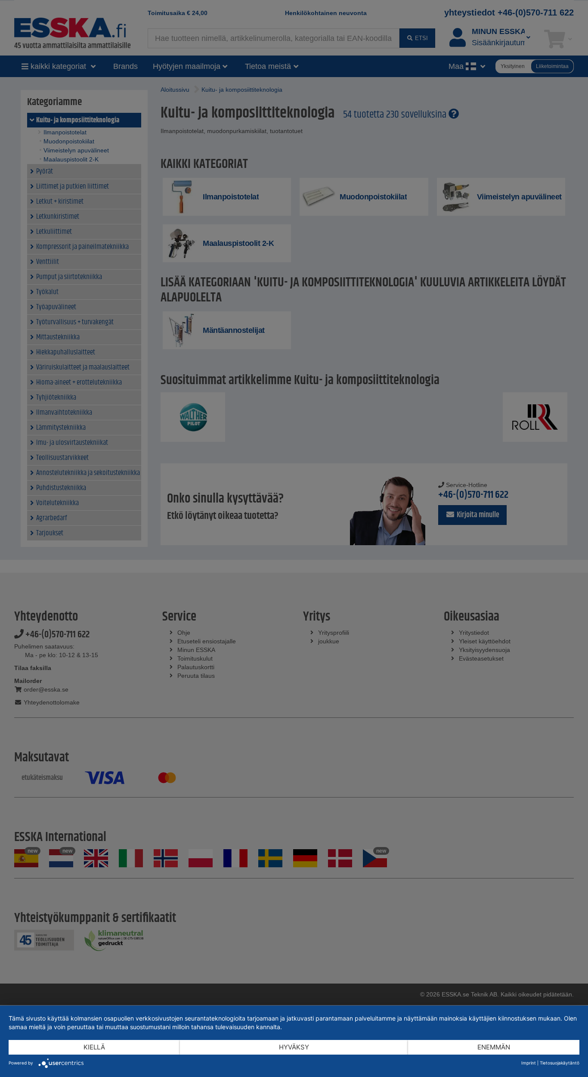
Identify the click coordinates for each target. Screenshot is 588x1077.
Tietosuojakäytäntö (559, 1062)
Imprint (528, 1062)
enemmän (493, 1047)
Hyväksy (294, 1047)
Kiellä (94, 1047)
